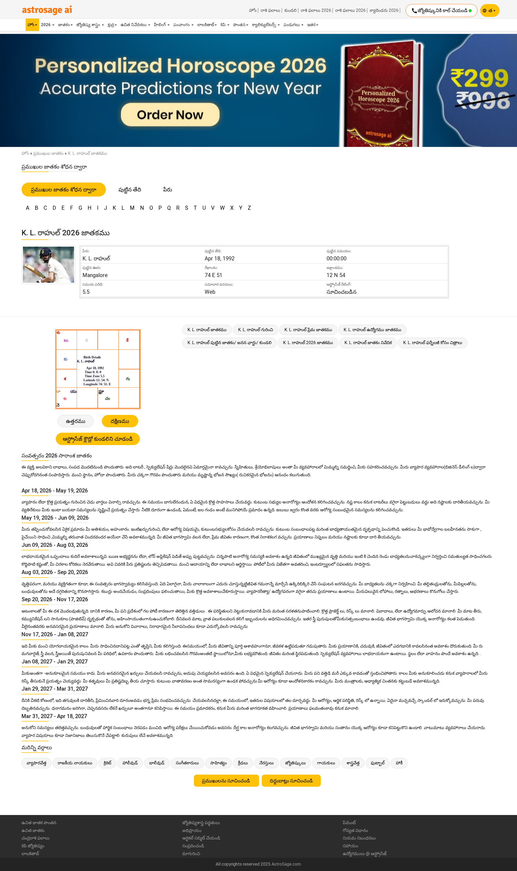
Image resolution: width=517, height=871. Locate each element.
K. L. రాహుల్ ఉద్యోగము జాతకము (372, 329)
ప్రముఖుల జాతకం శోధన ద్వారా (63, 189)
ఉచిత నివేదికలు (134, 24)
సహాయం (350, 845)
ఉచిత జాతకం (33, 830)
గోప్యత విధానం (355, 830)
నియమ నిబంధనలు (359, 838)
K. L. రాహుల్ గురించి (255, 329)
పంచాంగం (182, 24)
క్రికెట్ (107, 762)
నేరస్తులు (266, 762)
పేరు (167, 189)
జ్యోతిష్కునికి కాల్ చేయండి (440, 11)
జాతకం (64, 24)
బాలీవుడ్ (157, 762)
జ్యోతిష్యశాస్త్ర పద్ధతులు (201, 822)
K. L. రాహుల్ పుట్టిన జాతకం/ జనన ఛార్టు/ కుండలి (229, 342)
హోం (253, 10)
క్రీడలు (243, 762)
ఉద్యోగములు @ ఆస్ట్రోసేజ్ (365, 853)
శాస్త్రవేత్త (353, 762)
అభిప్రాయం (191, 830)
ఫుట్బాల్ (378, 762)
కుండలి (290, 10)
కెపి (224, 24)
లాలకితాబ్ (205, 24)
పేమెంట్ (349, 822)
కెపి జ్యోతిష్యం (33, 845)
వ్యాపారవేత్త (36, 762)
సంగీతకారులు (187, 762)
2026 (46, 24)
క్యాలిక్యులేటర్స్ (264, 24)
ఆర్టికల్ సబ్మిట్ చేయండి (201, 838)
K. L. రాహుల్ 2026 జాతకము (308, 342)
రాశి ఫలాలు (270, 10)
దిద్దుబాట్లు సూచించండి (291, 780)
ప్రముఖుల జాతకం (48, 153)
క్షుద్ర (111, 24)
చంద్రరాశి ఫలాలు (36, 838)
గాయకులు (326, 762)
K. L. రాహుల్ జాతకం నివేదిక (368, 342)
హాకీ (399, 762)
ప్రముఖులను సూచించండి (226, 780)
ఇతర (311, 24)
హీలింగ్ (160, 24)
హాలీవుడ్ (130, 762)
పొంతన (239, 24)
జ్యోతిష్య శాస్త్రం (88, 24)
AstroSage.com (286, 864)
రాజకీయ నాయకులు (75, 762)
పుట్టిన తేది (129, 189)
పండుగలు (292, 24)
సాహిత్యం (218, 762)
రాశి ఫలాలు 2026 (316, 10)
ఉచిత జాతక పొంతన (39, 822)
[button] (39, 90)
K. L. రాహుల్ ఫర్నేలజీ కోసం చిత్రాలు (432, 342)
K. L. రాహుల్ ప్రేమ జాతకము (308, 329)
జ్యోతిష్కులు (295, 762)
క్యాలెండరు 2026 (384, 10)
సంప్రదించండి (193, 845)
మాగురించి (191, 853)
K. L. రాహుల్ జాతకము (207, 329)
